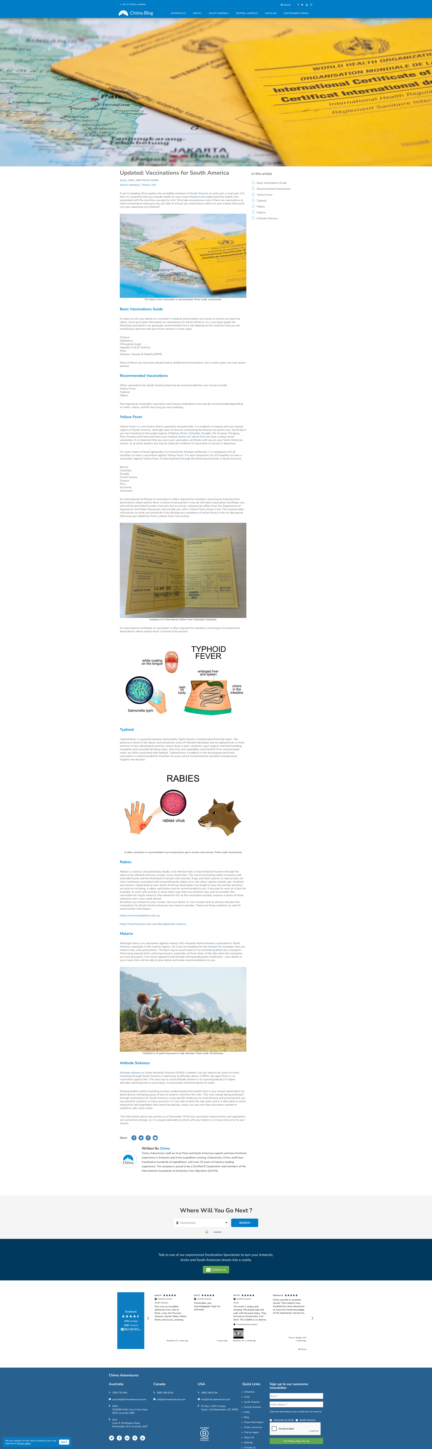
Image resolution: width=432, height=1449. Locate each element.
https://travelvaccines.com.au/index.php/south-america (153, 924)
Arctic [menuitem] (195, 15)
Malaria (261, 212)
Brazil (183, 433)
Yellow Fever (265, 195)
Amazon (189, 452)
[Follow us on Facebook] (297, 4)
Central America (252, 1407)
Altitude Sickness (267, 218)
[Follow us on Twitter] (301, 4)
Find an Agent (251, 1432)
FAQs (247, 1412)
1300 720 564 (119, 1392)
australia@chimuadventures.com (129, 1399)
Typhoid (261, 201)
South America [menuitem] (217, 15)
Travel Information (253, 1422)
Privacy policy (24, 1443)
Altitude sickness (130, 1073)
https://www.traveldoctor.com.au (140, 915)
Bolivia (175, 433)
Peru (123, 437)
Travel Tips (149, 185)
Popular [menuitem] (269, 15)
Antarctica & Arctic (284, 1420)
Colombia (194, 433)
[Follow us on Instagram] (310, 4)
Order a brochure (253, 1427)
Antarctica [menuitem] (176, 15)
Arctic (247, 1396)
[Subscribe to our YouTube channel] (306, 4)
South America (129, 185)
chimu (165, 1148)
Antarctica (249, 1391)
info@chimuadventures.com (215, 1399)
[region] (230, 1318)
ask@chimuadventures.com (171, 1399)
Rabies (261, 206)
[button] (148, 1318)
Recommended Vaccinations (274, 189)
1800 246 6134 (165, 1392)
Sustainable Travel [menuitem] (296, 13)
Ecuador (206, 433)
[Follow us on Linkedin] (127, 1438)
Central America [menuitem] (245, 15)
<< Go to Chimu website (132, 4)
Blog (246, 1417)
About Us (249, 1437)
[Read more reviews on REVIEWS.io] (131, 1330)
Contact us (218, 1270)
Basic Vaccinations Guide (272, 183)
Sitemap (248, 1442)
